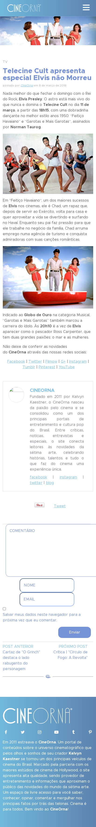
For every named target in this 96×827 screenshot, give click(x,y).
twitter (36, 483)
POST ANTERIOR (18, 646)
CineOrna (27, 85)
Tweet (60, 506)
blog (50, 483)
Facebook (16, 361)
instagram (68, 477)
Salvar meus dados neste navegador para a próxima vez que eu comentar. (42, 617)
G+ (63, 361)
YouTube (67, 367)
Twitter (35, 361)
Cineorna (42, 390)
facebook (38, 477)
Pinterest (47, 367)
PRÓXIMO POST (73, 646)
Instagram (78, 361)
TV (5, 62)
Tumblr (29, 367)
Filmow (51, 361)
